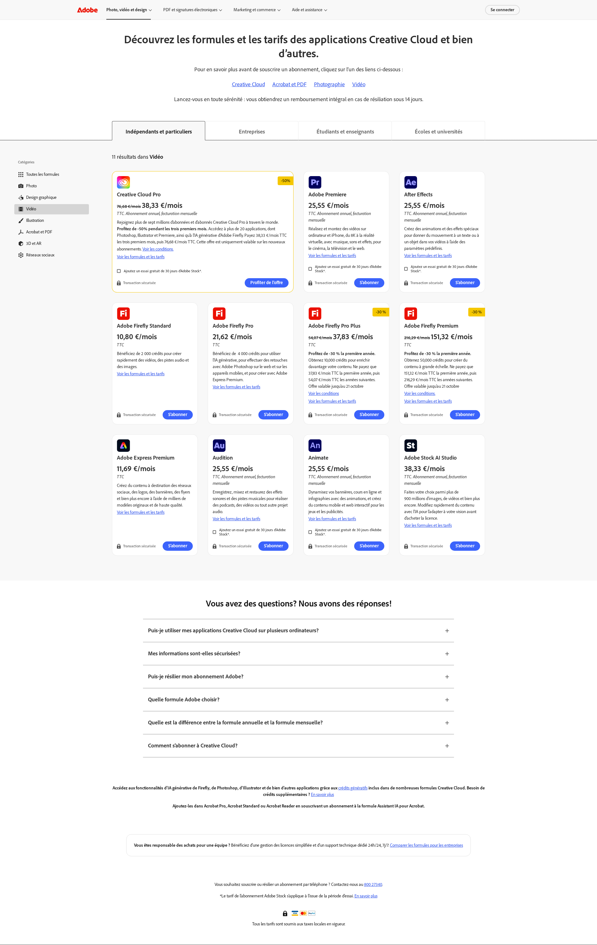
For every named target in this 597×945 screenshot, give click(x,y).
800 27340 (373, 884)
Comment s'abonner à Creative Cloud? (193, 745)
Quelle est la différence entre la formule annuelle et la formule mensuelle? (235, 722)
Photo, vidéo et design (126, 9)
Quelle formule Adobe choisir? (184, 699)
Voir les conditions (323, 393)
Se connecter (502, 9)
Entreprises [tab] (252, 131)
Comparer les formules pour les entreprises (426, 845)
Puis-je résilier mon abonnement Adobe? (195, 676)
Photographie (329, 84)
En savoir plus (322, 794)
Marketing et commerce (255, 9)
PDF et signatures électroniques (190, 9)
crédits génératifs (353, 788)
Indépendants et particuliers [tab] (159, 131)
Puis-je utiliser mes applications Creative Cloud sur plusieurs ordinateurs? (233, 630)
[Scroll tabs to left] (5, 130)
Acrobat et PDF (289, 84)
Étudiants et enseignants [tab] (345, 131)
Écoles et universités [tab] (438, 131)
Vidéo (358, 84)
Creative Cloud (248, 84)
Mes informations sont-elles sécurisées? (194, 653)
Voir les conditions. (158, 249)
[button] (285, 913)
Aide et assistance (307, 9)
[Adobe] (87, 10)
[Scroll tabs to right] (592, 130)
